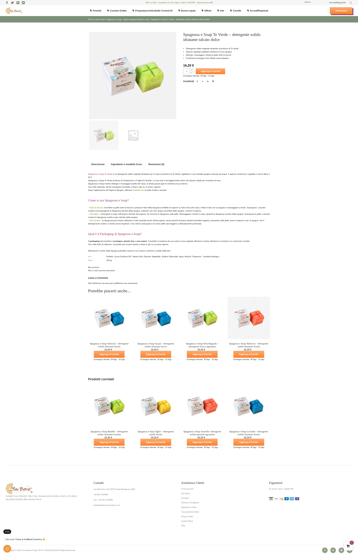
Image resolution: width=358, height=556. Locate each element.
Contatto (185, 498)
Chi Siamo (185, 493)
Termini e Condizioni (190, 502)
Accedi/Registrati (337, 2)
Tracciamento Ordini (190, 512)
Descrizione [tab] (97, 164)
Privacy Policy (187, 516)
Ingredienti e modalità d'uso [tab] (126, 164)
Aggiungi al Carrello (210, 71)
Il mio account (187, 489)
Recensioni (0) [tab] (156, 164)
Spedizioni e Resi (188, 507)
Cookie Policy (187, 521)
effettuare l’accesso (101, 283)
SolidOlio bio (138, 190)
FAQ (183, 526)
